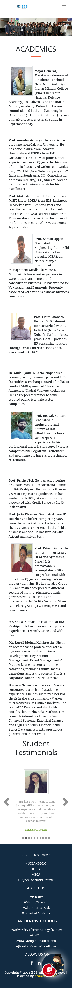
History (37, 896)
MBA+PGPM (37, 863)
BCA (37, 874)
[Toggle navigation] (64, 6)
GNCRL (37, 935)
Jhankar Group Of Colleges (37, 946)
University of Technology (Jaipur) (37, 930)
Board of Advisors (37, 913)
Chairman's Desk (37, 908)
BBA (37, 869)
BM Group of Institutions (37, 941)
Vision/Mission (37, 902)
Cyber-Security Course (37, 880)
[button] (5, 27)
